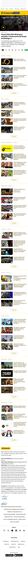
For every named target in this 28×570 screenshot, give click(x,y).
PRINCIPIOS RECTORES (21, 514)
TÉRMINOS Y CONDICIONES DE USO (14, 511)
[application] (14, 23)
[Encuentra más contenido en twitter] (9, 50)
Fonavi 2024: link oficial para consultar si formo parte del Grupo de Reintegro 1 (13, 36)
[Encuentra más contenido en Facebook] (6, 50)
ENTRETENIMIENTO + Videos (9, 142)
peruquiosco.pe (12, 547)
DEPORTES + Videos (6, 185)
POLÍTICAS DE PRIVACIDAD (19, 516)
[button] (3, 27)
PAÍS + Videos (5, 99)
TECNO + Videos (5, 272)
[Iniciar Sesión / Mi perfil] (27, 9)
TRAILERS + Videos (6, 359)
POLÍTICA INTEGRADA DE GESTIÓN (10, 519)
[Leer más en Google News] (2, 50)
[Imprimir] (22, 50)
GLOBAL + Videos (6, 55)
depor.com (7, 544)
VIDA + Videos (5, 315)
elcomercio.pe (6, 541)
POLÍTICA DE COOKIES (14, 521)
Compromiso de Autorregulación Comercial (14, 509)
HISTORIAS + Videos (7, 402)
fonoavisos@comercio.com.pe (17, 489)
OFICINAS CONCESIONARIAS (9, 514)
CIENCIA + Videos (6, 229)
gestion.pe (23, 541)
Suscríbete (16, 12)
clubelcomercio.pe (15, 541)
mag (19, 547)
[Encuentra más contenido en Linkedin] (12, 50)
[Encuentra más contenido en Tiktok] (18, 50)
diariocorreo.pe (21, 544)
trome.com (13, 544)
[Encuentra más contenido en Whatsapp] (15, 50)
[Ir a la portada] (5, 448)
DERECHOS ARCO (22, 519)
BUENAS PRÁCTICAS (9, 516)
